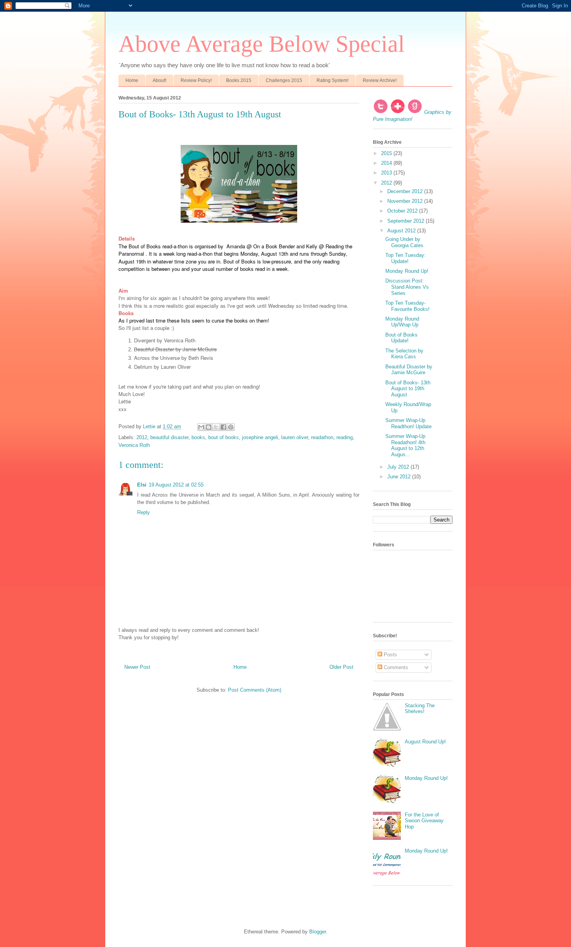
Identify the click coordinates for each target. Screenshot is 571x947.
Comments (395, 667)
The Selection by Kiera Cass (404, 354)
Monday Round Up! (406, 271)
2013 (387, 173)
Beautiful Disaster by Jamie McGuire (408, 370)
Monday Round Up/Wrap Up (402, 322)
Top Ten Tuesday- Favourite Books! (407, 306)
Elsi (141, 485)
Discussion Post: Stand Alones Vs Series (407, 287)
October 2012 (403, 211)
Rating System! (332, 80)
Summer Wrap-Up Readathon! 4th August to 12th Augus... (405, 445)
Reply (143, 512)
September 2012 (406, 221)
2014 (387, 163)
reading (344, 437)
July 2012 (399, 467)
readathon (322, 437)
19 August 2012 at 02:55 (176, 485)
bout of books (223, 437)
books (198, 437)
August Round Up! (425, 742)
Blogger (317, 932)
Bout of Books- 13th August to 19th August (407, 389)
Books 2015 (238, 80)
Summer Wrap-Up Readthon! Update (408, 423)
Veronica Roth (134, 445)
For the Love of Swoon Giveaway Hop (424, 821)
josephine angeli (260, 437)
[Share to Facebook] (223, 427)
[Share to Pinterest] (231, 427)
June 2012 (399, 477)
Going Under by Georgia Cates (404, 242)
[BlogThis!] (208, 427)
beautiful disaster (169, 437)
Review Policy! (196, 80)
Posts (389, 654)
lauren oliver (294, 437)
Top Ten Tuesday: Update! (405, 258)
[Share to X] (216, 427)
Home (131, 80)
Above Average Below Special (261, 44)
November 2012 (405, 201)
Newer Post (137, 667)
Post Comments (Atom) (254, 690)
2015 (387, 153)
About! (159, 80)
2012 (141, 437)
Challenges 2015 (284, 80)
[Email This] (201, 427)
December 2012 (405, 191)
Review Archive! (380, 80)
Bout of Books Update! (401, 338)
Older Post (341, 667)
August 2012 (402, 231)
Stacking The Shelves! (420, 709)
